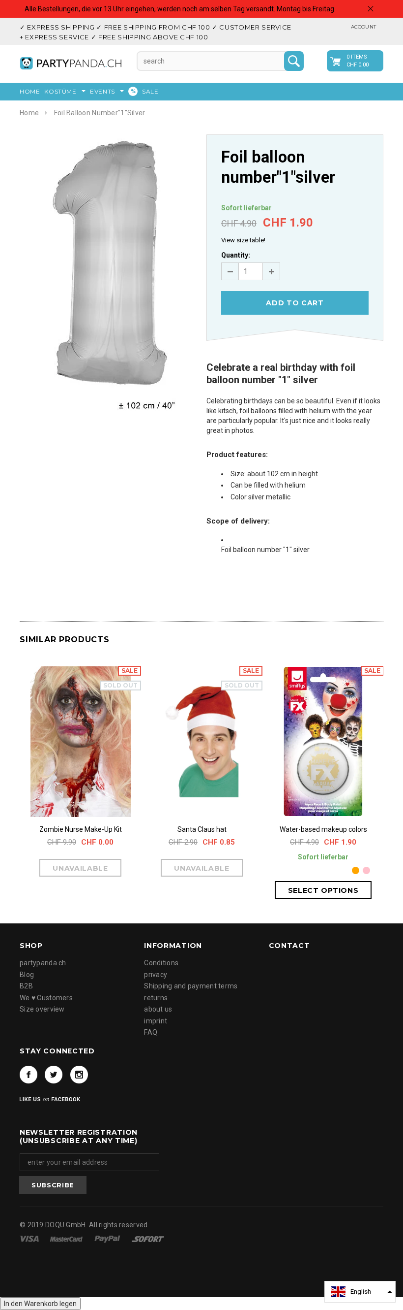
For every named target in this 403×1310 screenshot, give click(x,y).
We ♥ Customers (46, 998)
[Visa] (30, 1238)
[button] (360, 1292)
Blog (27, 975)
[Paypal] (108, 1238)
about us (158, 1009)
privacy (155, 975)
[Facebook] (28, 1074)
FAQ (150, 1032)
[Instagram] (79, 1074)
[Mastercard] (67, 1238)
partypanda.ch (43, 963)
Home (29, 113)
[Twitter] (53, 1074)
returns (156, 998)
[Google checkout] (148, 1238)
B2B (26, 986)
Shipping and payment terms (190, 986)
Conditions (161, 963)
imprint (155, 1021)
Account (363, 27)
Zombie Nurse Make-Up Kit (80, 829)
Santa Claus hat (202, 829)
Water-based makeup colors (323, 829)
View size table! (243, 240)
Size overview (42, 1009)
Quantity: (235, 255)
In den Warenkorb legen (40, 1304)
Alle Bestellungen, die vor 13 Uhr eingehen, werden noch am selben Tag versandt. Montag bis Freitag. (180, 9)
